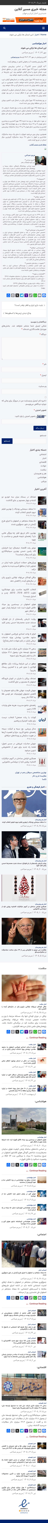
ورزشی (43, 481)
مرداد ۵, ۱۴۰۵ (40, 955)
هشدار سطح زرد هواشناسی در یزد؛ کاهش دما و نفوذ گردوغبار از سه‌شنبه (19, 1181)
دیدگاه (43, 334)
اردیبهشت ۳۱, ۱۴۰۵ (27, 1094)
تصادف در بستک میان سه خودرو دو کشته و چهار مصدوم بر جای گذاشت (19, 498)
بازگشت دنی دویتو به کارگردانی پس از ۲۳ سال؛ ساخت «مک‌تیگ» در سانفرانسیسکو (24, 951)
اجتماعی (42, 454)
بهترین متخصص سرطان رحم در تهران (30, 772)
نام (44, 364)
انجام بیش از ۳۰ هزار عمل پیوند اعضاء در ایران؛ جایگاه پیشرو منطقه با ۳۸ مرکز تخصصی (19, 1089)
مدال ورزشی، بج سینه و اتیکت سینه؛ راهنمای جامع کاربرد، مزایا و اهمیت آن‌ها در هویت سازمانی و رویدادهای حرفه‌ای (19, 732)
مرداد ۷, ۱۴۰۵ (30, 1479)
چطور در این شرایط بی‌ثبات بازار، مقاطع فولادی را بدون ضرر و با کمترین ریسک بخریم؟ (19, 667)
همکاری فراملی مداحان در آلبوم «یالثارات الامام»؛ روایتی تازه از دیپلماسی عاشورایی (19, 760)
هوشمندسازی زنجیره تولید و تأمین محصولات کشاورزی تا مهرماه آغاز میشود (19, 1475)
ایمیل (43, 375)
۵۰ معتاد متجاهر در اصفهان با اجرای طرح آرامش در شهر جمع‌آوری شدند (19, 522)
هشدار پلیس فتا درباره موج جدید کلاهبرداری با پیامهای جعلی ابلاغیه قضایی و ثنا (19, 1341)
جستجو (43, 435)
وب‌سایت (42, 386)
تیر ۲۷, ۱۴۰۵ (30, 1213)
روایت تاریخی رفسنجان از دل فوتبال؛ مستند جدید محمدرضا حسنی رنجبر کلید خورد (19, 623)
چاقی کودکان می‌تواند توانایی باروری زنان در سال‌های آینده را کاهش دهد (19, 579)
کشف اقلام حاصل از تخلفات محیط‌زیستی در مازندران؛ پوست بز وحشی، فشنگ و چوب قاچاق (19, 1314)
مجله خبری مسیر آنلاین (30, 9)
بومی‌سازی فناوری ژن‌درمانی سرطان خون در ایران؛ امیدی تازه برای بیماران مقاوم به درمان (19, 1076)
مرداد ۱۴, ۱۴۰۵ (29, 1451)
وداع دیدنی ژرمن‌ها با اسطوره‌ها (18, 313)
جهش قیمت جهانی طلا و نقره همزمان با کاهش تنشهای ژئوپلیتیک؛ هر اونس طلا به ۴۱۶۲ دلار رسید (19, 694)
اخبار (44, 43)
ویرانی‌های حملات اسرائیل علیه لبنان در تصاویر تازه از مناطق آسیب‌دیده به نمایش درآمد (19, 566)
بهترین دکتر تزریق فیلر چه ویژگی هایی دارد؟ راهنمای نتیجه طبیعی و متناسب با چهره (19, 536)
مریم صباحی (27, 52)
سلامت (43, 469)
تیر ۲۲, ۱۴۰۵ (30, 1080)
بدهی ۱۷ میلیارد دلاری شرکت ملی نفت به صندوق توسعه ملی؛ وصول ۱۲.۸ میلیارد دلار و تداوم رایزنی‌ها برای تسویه (19, 652)
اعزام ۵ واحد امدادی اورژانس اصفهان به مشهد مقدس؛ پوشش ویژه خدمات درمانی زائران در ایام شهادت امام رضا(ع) (19, 637)
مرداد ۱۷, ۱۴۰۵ (29, 1052)
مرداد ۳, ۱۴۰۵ (30, 1199)
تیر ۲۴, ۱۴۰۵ (30, 1332)
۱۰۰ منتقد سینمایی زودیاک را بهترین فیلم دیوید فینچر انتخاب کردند (19, 510)
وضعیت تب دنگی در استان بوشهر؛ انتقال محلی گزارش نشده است (19, 1062)
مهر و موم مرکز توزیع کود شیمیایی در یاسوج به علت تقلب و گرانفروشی (19, 1328)
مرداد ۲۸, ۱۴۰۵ (39, 825)
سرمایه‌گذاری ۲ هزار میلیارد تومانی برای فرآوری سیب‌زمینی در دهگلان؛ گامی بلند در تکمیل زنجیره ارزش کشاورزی (19, 1489)
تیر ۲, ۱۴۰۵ (31, 1360)
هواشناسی (37, 43)
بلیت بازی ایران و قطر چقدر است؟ (29, 305)
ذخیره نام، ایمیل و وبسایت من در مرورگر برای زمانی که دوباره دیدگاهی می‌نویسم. (24, 402)
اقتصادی (42, 462)
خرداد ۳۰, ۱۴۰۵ (29, 1227)
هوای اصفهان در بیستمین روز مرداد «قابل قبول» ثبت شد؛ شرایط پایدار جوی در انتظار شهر (19, 608)
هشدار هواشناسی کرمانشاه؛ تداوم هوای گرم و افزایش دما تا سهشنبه (19, 1222)
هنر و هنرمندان (40, 473)
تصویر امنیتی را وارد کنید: (25, 416)
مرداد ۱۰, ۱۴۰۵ (39, 912)
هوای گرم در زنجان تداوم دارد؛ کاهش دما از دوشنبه (19, 1195)
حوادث (43, 466)
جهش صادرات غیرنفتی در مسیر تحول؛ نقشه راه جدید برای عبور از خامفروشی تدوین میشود (19, 747)
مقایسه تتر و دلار (39, 776)
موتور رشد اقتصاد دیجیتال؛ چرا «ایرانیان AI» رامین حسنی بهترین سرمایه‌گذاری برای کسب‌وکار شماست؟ (19, 551)
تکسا (44, 779)
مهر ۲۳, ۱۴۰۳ (40, 52)
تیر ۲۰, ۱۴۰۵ (30, 1346)
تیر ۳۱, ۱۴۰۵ (30, 1066)
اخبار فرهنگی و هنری (36, 787)
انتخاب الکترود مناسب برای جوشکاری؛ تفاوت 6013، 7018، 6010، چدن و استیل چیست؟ (19, 593)
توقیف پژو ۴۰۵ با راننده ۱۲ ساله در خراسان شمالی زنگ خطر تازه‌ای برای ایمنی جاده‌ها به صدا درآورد (19, 1355)
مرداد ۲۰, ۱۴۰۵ (39, 869)
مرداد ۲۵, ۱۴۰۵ (39, 1012)
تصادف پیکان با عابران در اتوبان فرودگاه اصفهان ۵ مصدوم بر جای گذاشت (19, 680)
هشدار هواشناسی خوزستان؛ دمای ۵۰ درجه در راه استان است (19, 1209)
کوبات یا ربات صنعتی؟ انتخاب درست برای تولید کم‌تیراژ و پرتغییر (19, 719)
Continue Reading (37, 1037)
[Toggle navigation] (43, 28)
